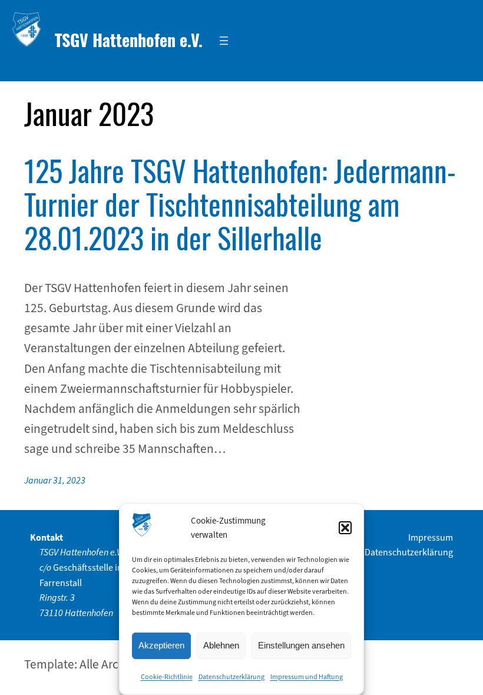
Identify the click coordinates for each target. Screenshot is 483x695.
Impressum (430, 537)
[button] (345, 528)
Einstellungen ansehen (301, 645)
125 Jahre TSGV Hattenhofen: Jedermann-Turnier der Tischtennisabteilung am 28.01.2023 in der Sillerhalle (240, 204)
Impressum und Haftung (306, 676)
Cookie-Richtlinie (167, 676)
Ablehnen (221, 645)
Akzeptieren (161, 645)
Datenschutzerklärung (231, 676)
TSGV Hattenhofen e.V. (129, 40)
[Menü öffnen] (224, 41)
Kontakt (46, 537)
